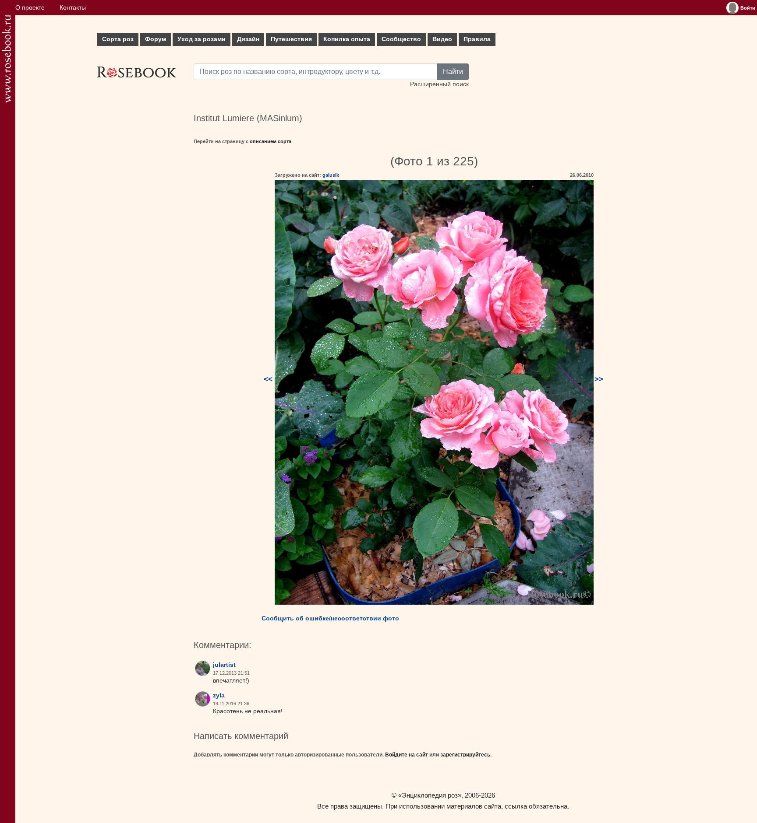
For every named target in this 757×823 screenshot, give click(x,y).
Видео (442, 39)
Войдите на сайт (406, 755)
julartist (224, 665)
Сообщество (401, 39)
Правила (477, 39)
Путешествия (291, 39)
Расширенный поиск (439, 84)
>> (598, 379)
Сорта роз (118, 39)
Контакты (73, 7)
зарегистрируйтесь (465, 755)
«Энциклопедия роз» (429, 795)
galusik (330, 175)
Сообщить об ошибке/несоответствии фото (330, 618)
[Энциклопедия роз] (6, 59)
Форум (155, 39)
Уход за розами (201, 39)
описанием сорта (270, 141)
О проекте (30, 7)
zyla (219, 695)
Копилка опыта (346, 39)
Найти (453, 71)
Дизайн (248, 39)
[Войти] (732, 8)
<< (268, 379)
